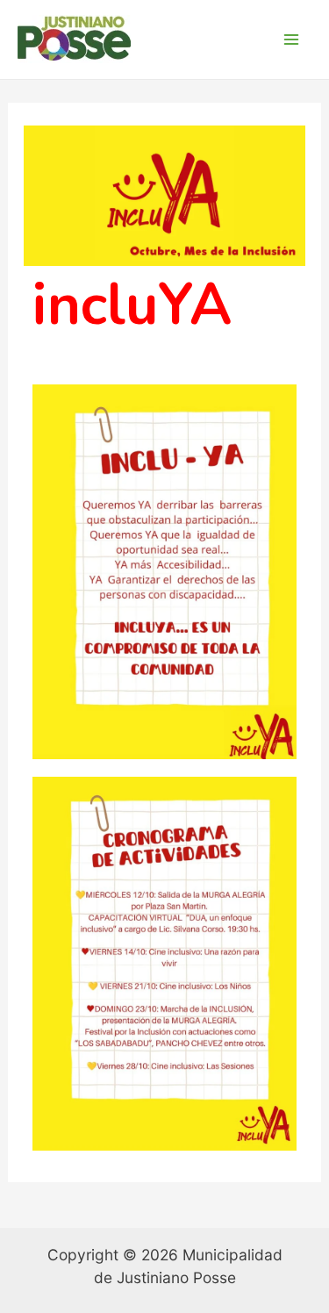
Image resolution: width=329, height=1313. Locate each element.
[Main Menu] (291, 39)
